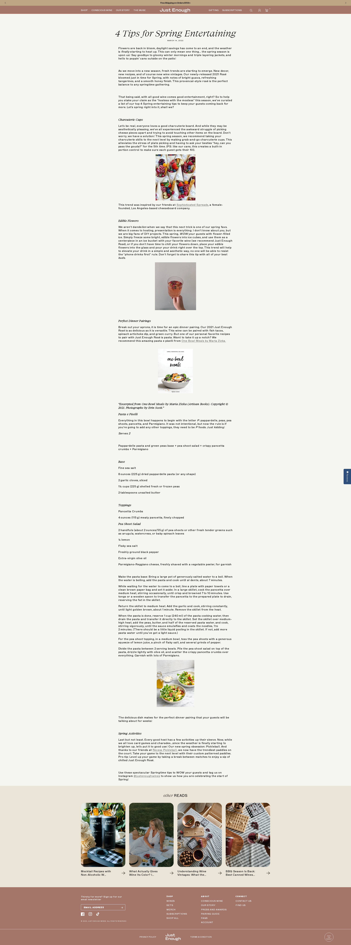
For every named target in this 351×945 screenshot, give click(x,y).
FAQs (204, 918)
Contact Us (243, 901)
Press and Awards (214, 909)
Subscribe (122, 908)
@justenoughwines (147, 776)
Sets (169, 905)
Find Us (241, 905)
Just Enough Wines (97, 921)
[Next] (345, 2)
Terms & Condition (201, 937)
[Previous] (5, 2)
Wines (170, 901)
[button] (251, 10)
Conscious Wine (212, 901)
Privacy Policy (147, 937)
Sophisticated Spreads (192, 205)
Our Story (208, 905)
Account (207, 922)
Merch (171, 909)
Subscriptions (176, 914)
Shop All (172, 918)
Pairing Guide (210, 914)
